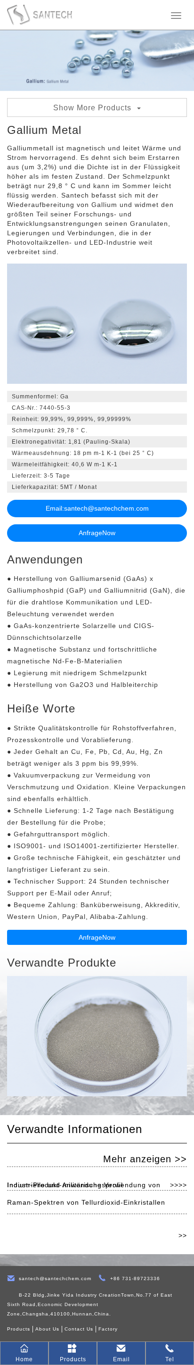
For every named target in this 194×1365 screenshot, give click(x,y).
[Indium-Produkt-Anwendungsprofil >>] (97, 1155)
